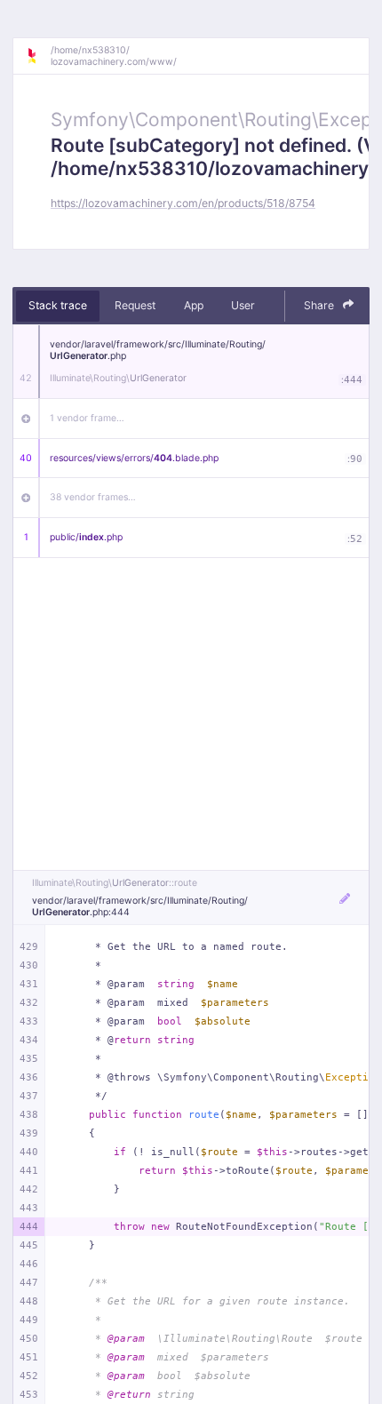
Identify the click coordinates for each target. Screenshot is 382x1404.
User (243, 305)
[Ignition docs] (38, 56)
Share (320, 305)
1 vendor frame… (87, 418)
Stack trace (57, 305)
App (193, 305)
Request (135, 305)
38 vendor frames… (93, 497)
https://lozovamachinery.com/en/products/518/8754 (183, 203)
